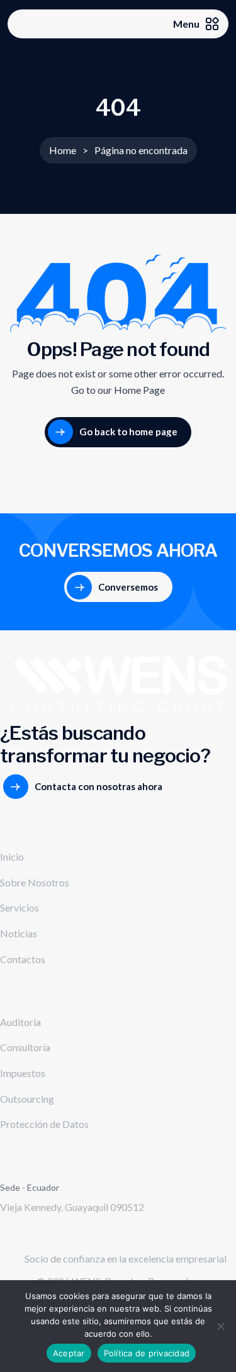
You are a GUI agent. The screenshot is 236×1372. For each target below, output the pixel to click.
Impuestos (22, 1073)
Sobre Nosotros (34, 882)
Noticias (18, 933)
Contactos (22, 959)
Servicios (19, 907)
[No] (220, 1326)
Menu (186, 24)
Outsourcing (27, 1099)
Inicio (12, 856)
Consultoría (25, 1047)
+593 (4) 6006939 (39, 1226)
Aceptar (69, 1353)
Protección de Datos (44, 1124)
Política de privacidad (147, 1353)
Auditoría (20, 1022)
